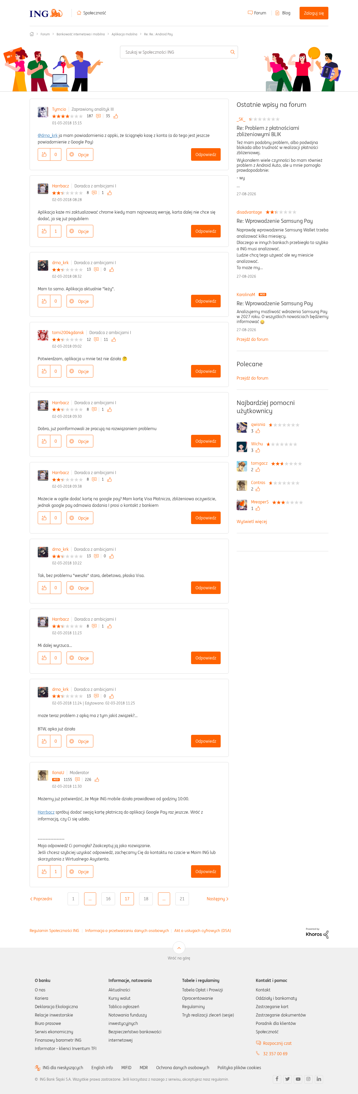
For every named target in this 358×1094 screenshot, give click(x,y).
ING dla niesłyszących (63, 1067)
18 (146, 898)
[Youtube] (298, 1079)
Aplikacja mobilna (124, 34)
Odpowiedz (206, 154)
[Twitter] (287, 1079)
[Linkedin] (319, 1079)
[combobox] (179, 52)
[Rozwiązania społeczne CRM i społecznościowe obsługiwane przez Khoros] (317, 932)
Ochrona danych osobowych (182, 1067)
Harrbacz (60, 185)
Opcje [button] (83, 154)
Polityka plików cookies (239, 1067)
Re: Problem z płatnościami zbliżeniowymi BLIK (268, 131)
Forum (260, 12)
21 (182, 898)
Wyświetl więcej (252, 521)
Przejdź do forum (252, 339)
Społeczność (94, 12)
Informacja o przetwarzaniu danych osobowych (127, 930)
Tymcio (59, 109)
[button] (44, 154)
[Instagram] (308, 1079)
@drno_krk (48, 135)
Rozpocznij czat (277, 1043)
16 (108, 898)
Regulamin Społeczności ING (54, 930)
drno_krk (60, 262)
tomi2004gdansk (68, 332)
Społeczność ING (32, 34)
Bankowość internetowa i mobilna (81, 34)
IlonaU (58, 772)
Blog (286, 12)
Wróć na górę (179, 958)
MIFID (126, 1067)
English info (102, 1067)
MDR (144, 1067)
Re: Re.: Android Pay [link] (158, 34)
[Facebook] (277, 1079)
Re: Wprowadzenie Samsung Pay (275, 221)
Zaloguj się (314, 13)
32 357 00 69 (275, 1053)
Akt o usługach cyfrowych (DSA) (202, 930)
